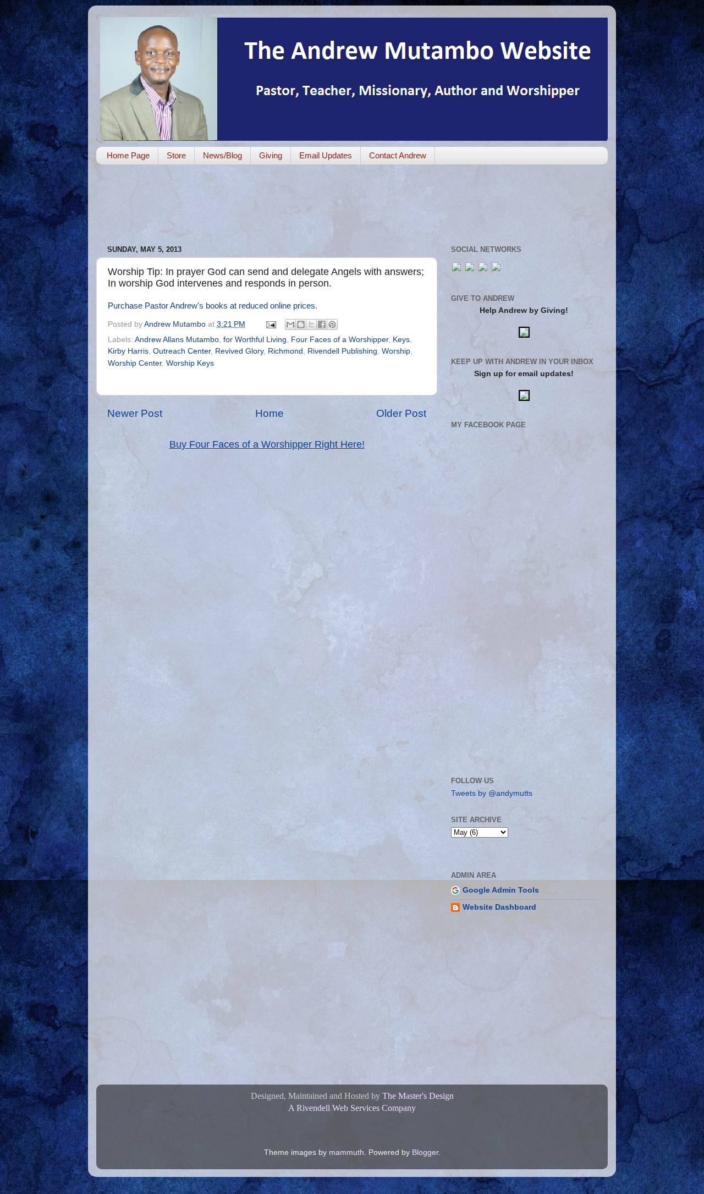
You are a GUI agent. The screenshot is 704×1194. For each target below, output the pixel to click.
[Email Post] (270, 324)
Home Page (128, 155)
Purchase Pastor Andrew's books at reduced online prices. (212, 305)
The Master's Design (418, 1096)
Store (176, 155)
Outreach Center (182, 351)
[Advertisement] (296, 205)
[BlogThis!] (300, 324)
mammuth (346, 1152)
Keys (401, 339)
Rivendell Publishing (342, 351)
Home (269, 413)
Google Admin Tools (501, 890)
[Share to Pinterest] (332, 324)
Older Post (401, 413)
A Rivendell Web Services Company (352, 1108)
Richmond (285, 351)
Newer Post (134, 413)
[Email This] (290, 324)
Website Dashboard (499, 907)
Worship (396, 351)
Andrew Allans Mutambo (177, 339)
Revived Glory (239, 351)
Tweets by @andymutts (491, 793)
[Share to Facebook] (321, 324)
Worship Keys (190, 363)
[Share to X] (311, 324)
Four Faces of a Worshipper (339, 339)
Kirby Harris (128, 351)
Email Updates (325, 155)
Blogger (425, 1152)
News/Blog (222, 155)
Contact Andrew (397, 155)
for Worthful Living (255, 339)
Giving (270, 155)
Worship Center (135, 363)
